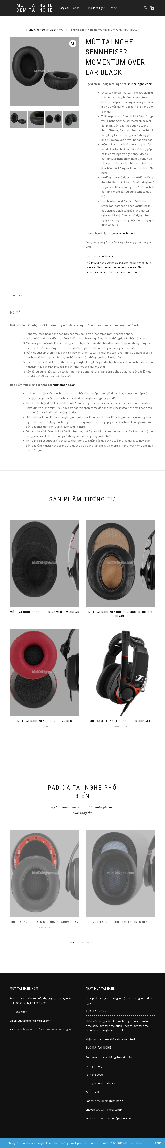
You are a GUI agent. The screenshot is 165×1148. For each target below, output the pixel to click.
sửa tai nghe (103, 1109)
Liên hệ (113, 8)
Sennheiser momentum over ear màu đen (111, 272)
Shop (76, 8)
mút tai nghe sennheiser (106, 262)
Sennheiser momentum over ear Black (120, 267)
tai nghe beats (99, 1101)
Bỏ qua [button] (157, 1143)
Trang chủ (63, 8)
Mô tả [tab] (18, 295)
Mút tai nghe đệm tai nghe (34, 8)
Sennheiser (49, 29)
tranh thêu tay (100, 1118)
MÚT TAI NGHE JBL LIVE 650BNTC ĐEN (120, 922)
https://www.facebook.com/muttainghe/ (47, 1029)
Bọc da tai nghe (96, 8)
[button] (72, 43)
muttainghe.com (139, 84)
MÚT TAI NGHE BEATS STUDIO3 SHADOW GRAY (45, 922)
